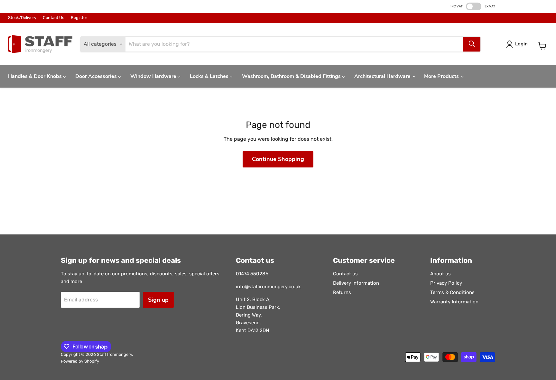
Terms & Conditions (452, 292)
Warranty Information (454, 302)
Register (79, 17)
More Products (442, 76)
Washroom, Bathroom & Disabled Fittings (292, 76)
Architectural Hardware (383, 76)
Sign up (158, 300)
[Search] (471, 44)
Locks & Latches (210, 76)
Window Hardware (154, 76)
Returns (342, 292)
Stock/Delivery (22, 17)
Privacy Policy (446, 283)
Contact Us (53, 17)
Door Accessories (96, 76)
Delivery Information (356, 283)
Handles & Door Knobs (35, 76)
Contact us (345, 274)
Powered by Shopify (80, 361)
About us (440, 274)
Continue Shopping (278, 159)
